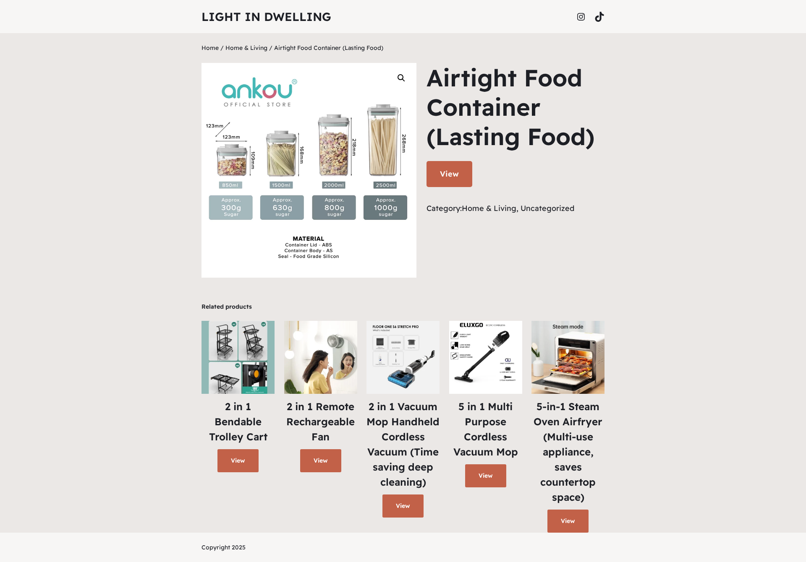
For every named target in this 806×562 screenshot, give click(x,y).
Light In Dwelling (266, 16)
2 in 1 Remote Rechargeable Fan (320, 421)
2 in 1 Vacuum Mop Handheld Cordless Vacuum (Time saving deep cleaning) (403, 444)
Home (210, 48)
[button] (401, 78)
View (449, 174)
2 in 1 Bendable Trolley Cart (238, 421)
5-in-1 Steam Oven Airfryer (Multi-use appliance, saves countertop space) (568, 451)
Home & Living (246, 48)
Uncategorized (547, 208)
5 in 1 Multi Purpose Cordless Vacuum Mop (485, 429)
